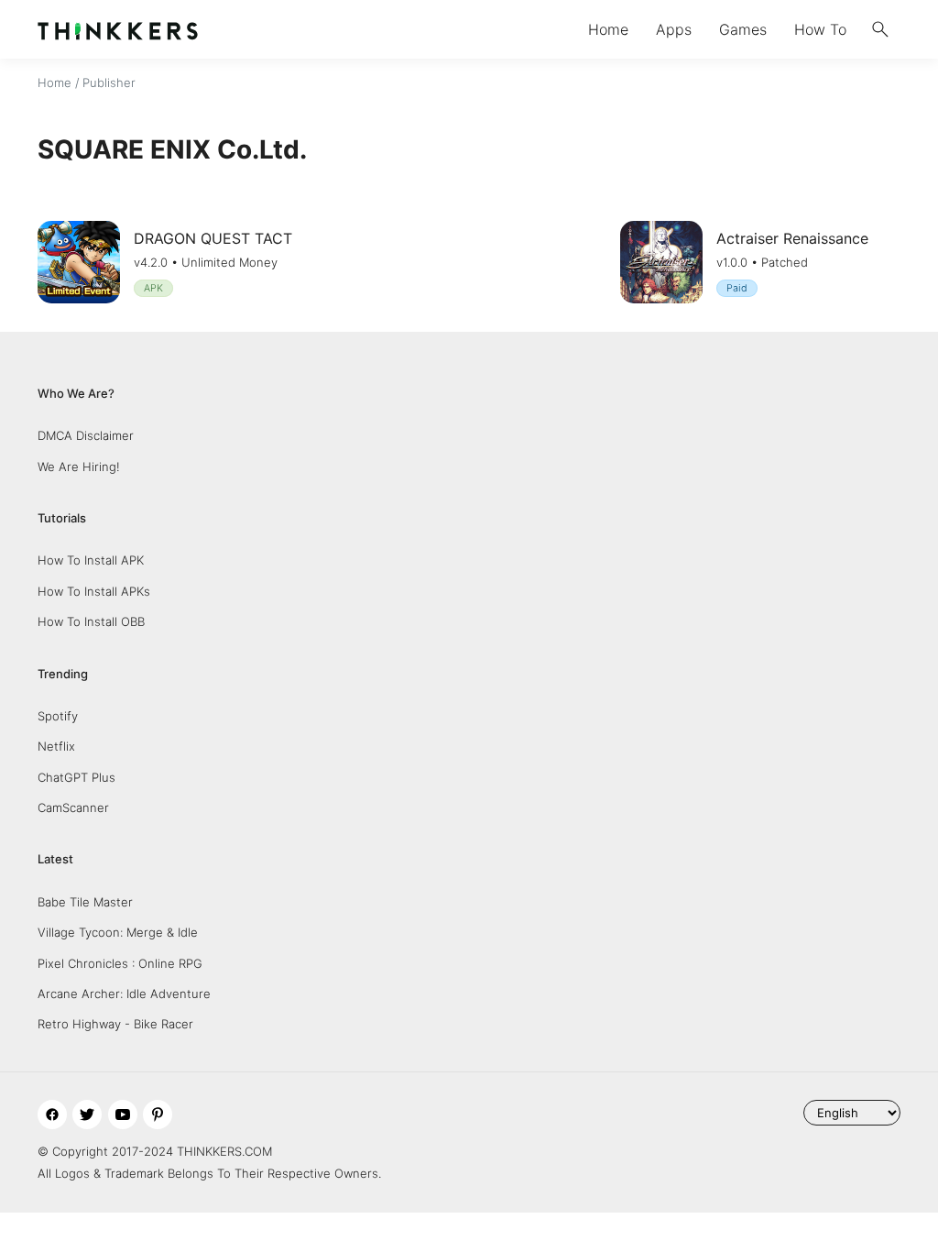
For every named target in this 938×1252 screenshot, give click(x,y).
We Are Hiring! (79, 466)
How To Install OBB (91, 621)
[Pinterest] (157, 1114)
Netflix (56, 746)
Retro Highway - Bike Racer (115, 1023)
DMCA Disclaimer (86, 435)
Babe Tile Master (85, 902)
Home (608, 29)
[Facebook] (52, 1114)
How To (820, 29)
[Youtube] (122, 1114)
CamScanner (73, 807)
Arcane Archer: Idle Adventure (124, 993)
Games (743, 29)
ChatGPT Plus (76, 777)
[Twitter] (87, 1114)
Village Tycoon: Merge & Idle (118, 932)
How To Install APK (91, 560)
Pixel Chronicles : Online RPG (120, 963)
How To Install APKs (94, 591)
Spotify (58, 715)
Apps (674, 29)
